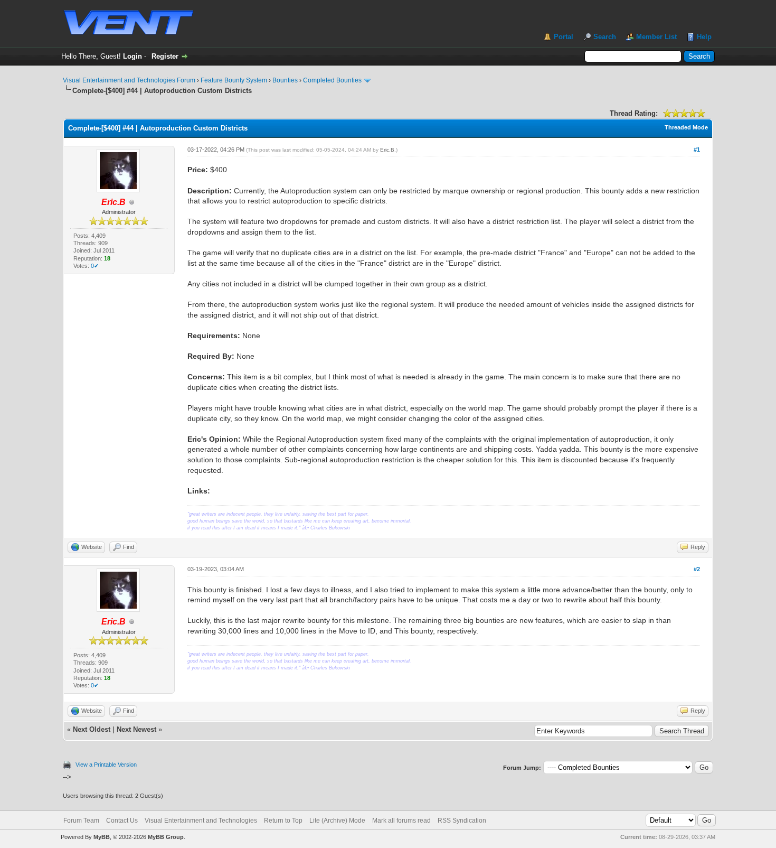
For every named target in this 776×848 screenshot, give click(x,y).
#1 (697, 149)
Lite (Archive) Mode (337, 820)
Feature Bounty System (234, 80)
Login (132, 56)
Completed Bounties (332, 80)
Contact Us (122, 820)
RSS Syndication (462, 820)
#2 (697, 569)
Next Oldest (91, 729)
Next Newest (136, 729)
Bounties (285, 80)
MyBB (101, 837)
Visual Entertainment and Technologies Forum (129, 80)
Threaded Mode (686, 127)
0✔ (95, 266)
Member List (656, 37)
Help (704, 37)
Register (165, 56)
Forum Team (81, 820)
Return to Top (283, 820)
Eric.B (387, 150)
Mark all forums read (401, 820)
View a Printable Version (106, 764)
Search (604, 37)
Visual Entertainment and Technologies (201, 820)
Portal (563, 37)
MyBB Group (166, 837)
